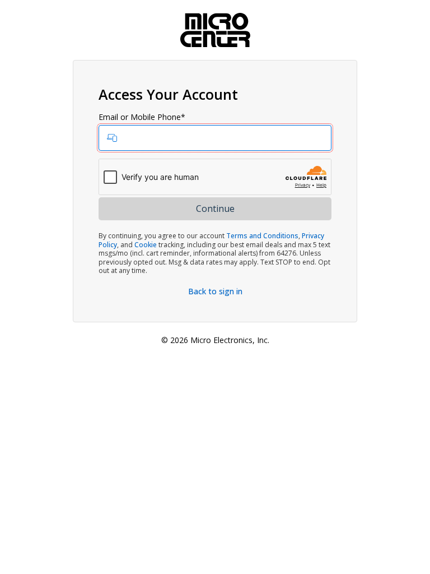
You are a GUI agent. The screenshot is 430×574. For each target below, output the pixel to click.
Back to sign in (215, 291)
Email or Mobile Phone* (142, 117)
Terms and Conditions (262, 235)
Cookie (145, 244)
